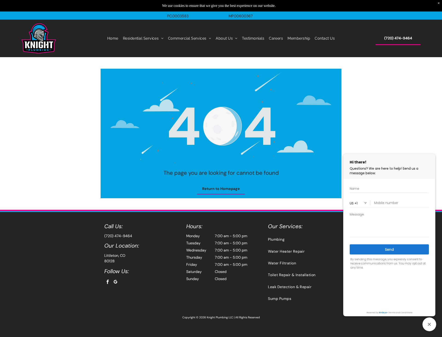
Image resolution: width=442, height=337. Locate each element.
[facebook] (107, 282)
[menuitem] (113, 38)
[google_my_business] (115, 282)
